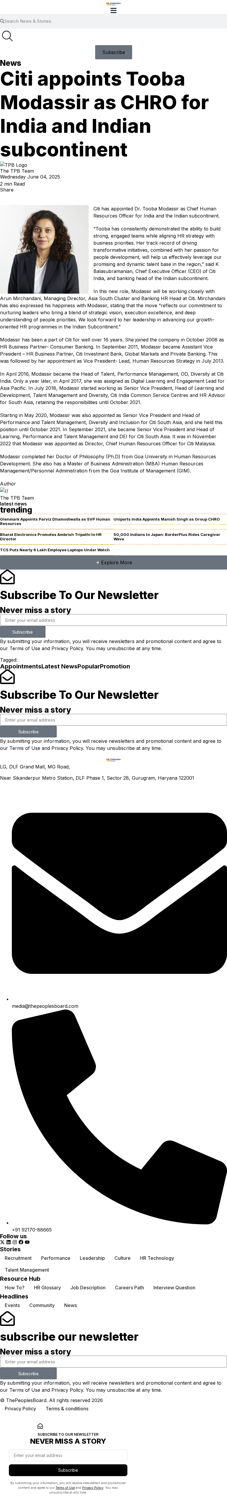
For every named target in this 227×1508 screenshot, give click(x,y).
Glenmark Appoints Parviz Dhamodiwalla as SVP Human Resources (55, 521)
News (10, 63)
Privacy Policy (67, 648)
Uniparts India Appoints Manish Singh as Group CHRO (167, 519)
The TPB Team (17, 171)
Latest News (59, 666)
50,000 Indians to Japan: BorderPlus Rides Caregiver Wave (167, 536)
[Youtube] (27, 1242)
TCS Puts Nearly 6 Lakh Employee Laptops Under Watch (55, 549)
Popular (88, 666)
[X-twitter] (2, 1242)
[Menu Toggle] (113, 10)
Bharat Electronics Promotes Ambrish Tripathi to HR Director (51, 536)
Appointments (20, 666)
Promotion (115, 666)
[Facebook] (21, 1242)
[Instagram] (14, 1242)
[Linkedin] (8, 1242)
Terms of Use (24, 648)
